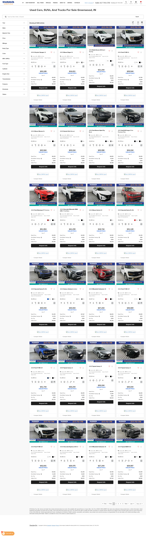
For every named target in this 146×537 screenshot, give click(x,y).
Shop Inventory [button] (30, 2)
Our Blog (77, 2)
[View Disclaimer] (45, 66)
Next (126, 503)
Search (137, 16)
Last (131, 503)
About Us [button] (62, 2)
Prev (110, 503)
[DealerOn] (33, 525)
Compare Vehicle (38, 100)
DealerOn (49, 525)
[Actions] (54, 52)
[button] (55, 36)
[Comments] (54, 66)
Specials (48, 2)
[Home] (23, 2)
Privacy (57, 525)
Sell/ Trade (40, 2)
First (104, 503)
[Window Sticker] (141, 66)
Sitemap (53, 525)
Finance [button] (55, 2)
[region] (43, 81)
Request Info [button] (43, 88)
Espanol (69, 2)
